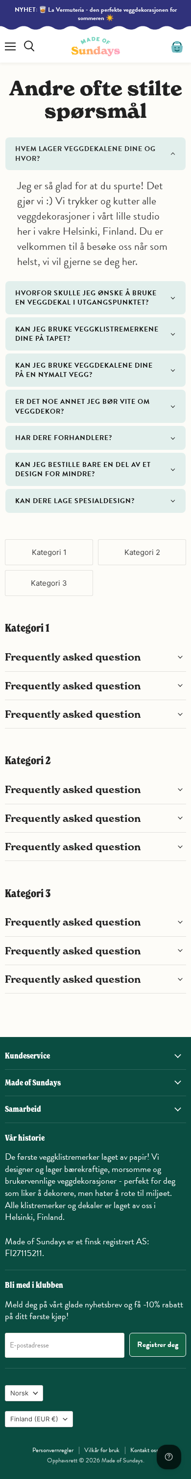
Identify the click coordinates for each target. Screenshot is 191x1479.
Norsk (19, 1393)
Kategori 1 (49, 552)
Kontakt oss (144, 1450)
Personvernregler (52, 1450)
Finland (34, 1419)
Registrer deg (157, 1344)
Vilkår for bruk (101, 1450)
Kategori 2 (142, 552)
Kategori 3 (49, 583)
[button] (95, 153)
